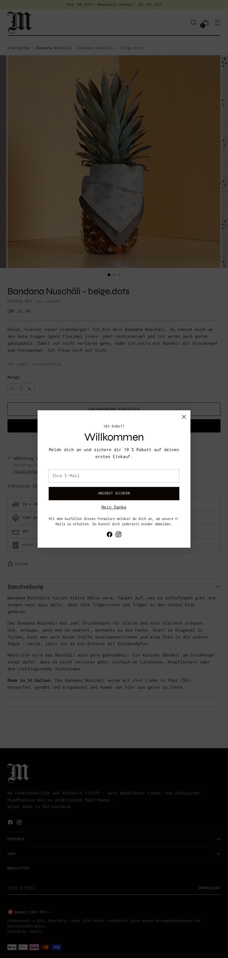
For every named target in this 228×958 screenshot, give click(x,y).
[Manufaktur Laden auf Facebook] (109, 535)
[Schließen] (184, 417)
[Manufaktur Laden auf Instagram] (118, 535)
